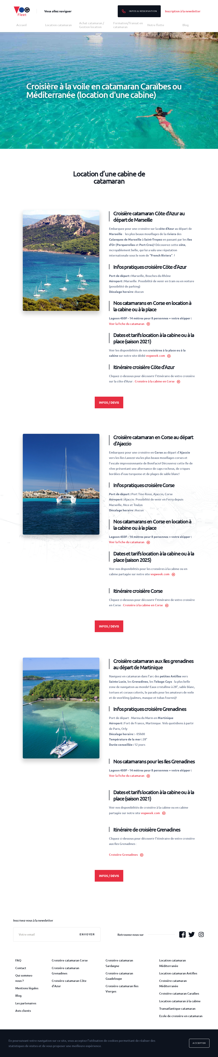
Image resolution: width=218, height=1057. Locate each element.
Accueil (21, 25)
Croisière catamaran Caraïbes (179, 993)
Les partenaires (25, 1003)
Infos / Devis (109, 402)
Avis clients (23, 1011)
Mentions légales (26, 988)
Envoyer (87, 934)
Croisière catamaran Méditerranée (173, 983)
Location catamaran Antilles (178, 973)
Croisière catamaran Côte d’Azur (69, 983)
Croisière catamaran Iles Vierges (122, 988)
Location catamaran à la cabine (180, 1001)
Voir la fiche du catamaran (126, 324)
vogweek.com (155, 356)
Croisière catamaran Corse (70, 960)
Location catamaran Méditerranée (172, 963)
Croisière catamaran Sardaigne (119, 963)
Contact (20, 968)
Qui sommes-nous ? (24, 978)
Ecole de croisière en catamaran (180, 1016)
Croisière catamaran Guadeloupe (119, 976)
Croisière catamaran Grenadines (65, 970)
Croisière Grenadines (123, 855)
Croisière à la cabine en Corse (155, 381)
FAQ (18, 960)
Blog (185, 25)
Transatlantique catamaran (177, 1008)
